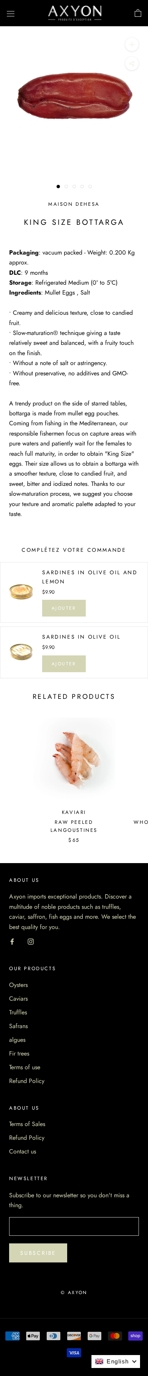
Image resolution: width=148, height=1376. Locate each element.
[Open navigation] (10, 13)
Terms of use (24, 1067)
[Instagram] (31, 941)
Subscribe (38, 1253)
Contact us (22, 1151)
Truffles (18, 1012)
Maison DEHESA (74, 204)
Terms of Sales (27, 1124)
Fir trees (19, 1053)
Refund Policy (26, 1080)
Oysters (18, 984)
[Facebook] (12, 941)
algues (17, 1039)
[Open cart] (138, 13)
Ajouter (64, 608)
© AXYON (74, 1292)
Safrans (18, 1026)
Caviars (18, 998)
